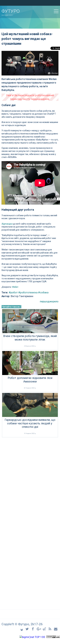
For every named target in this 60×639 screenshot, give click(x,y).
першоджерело (49, 301)
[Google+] (39, 629)
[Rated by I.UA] (53, 637)
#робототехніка (27, 292)
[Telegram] (45, 629)
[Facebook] (33, 629)
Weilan (15, 287)
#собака (43, 292)
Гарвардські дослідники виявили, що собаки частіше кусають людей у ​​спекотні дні (30, 423)
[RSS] (50, 629)
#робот (13, 292)
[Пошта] (55, 629)
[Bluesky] (22, 629)
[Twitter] (27, 629)
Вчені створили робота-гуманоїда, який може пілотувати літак (30, 337)
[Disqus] (30, 479)
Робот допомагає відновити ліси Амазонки (30, 379)
